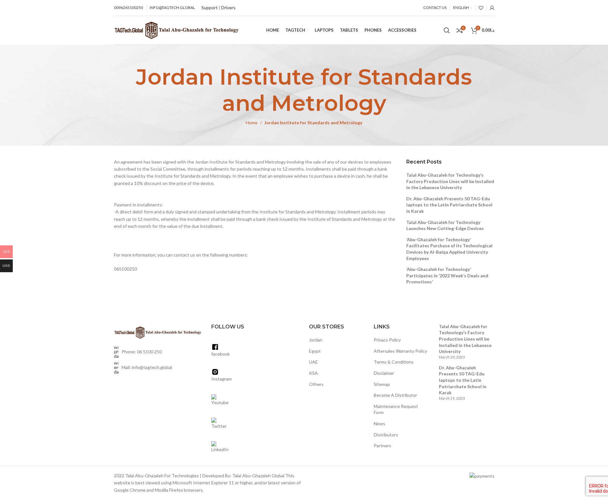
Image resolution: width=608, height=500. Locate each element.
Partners (382, 445)
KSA (313, 373)
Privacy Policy (387, 339)
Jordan (315, 339)
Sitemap (382, 384)
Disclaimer (384, 373)
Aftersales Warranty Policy (400, 351)
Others (316, 384)
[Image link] (158, 332)
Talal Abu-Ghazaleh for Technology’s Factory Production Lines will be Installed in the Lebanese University (450, 181)
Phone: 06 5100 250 (142, 351)
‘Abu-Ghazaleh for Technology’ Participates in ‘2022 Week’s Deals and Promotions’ (447, 275)
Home (252, 122)
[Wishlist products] (481, 8)
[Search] (446, 30)
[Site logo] (176, 29)
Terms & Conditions (394, 362)
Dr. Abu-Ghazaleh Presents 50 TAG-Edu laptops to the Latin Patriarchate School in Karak (449, 205)
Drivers (228, 7)
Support (209, 7)
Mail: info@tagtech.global (147, 367)
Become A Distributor (395, 395)
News (379, 423)
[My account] (492, 8)
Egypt (315, 351)
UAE (313, 362)
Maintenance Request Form (396, 409)
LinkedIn (220, 449)
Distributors (386, 434)
